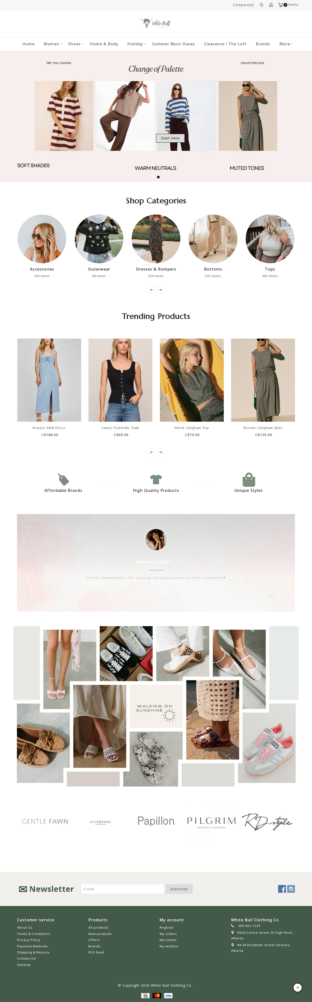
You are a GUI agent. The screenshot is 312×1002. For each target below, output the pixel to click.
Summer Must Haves (173, 44)
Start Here (170, 138)
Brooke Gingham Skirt (263, 428)
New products (100, 934)
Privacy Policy (28, 940)
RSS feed (96, 952)
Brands (263, 44)
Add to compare (54, 413)
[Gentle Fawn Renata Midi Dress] (49, 380)
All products (98, 927)
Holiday (135, 44)
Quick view (65, 413)
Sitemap (24, 965)
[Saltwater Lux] (281, 821)
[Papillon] (115, 821)
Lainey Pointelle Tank (120, 428)
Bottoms (174, 269)
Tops (231, 269)
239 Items (117, 276)
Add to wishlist (44, 413)
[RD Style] (226, 821)
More (284, 44)
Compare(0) (243, 4)
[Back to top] (297, 987)
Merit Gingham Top (192, 428)
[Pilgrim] (170, 821)
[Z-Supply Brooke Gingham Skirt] (263, 380)
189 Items (288, 276)
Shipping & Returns (33, 952)
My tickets (168, 940)
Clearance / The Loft (225, 44)
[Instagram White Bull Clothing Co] (291, 889)
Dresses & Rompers (117, 269)
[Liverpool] (59, 822)
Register (167, 927)
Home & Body (104, 44)
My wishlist (169, 946)
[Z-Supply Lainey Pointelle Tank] (120, 380)
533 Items (174, 276)
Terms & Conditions (33, 934)
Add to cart (33, 413)
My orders (168, 934)
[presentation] (152, 290)
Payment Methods (32, 946)
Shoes (74, 44)
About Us (24, 927)
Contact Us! (26, 958)
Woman (51, 44)
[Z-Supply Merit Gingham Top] (192, 380)
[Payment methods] (145, 995)
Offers (94, 940)
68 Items (60, 276)
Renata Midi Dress (49, 428)
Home (28, 44)
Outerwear (60, 269)
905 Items (231, 276)
